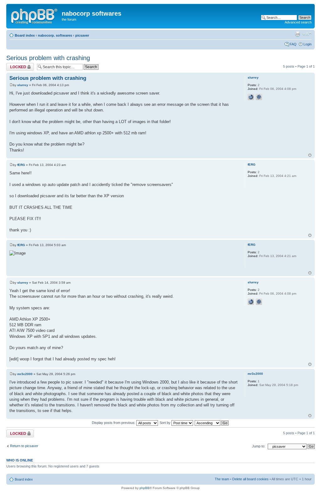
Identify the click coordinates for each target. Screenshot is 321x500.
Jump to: (258, 446)
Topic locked (15, 65)
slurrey (22, 85)
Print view (297, 34)
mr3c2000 (25, 374)
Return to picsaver (24, 446)
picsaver (82, 35)
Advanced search (298, 22)
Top (310, 155)
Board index (25, 35)
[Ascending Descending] (212, 423)
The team (222, 479)
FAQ (293, 44)
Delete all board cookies (250, 479)
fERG (21, 165)
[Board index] (35, 15)
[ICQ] (259, 97)
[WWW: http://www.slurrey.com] (251, 97)
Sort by (165, 423)
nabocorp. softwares (55, 35)
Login (307, 44)
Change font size (307, 34)
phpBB (144, 488)
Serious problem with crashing (48, 57)
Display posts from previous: (114, 423)
